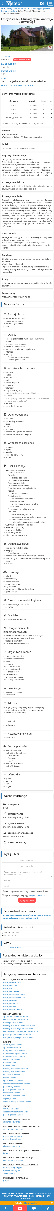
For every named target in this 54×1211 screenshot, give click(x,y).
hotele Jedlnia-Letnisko (13, 1022)
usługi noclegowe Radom (14, 1095)
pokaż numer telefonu (22, 60)
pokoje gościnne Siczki (13, 1114)
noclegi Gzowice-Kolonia (14, 997)
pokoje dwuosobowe (12, 1139)
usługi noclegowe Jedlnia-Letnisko (18, 1037)
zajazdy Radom (10, 1098)
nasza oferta (43, 1196)
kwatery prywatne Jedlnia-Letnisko (18, 1028)
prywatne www (14, 947)
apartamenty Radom (12, 1047)
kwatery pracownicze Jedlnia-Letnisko (19, 1025)
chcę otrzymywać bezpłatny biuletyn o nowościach (26, 891)
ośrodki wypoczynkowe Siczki (16, 1111)
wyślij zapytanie (27, 900)
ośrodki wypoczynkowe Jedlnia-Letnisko (20, 1031)
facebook (9, 1193)
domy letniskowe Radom (14, 1050)
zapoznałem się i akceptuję (25, 895)
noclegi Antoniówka (11, 1003)
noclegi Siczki (9, 988)
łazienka (6, 1153)
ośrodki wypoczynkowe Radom (16, 1083)
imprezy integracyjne (12, 1167)
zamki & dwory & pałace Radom (17, 1101)
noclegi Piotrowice (11, 991)
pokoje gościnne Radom (13, 1089)
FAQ (50, 1193)
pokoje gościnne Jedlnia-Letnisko (17, 1034)
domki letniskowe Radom (14, 1056)
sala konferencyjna (11, 1170)
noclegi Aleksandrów (12, 982)
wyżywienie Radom (11, 1059)
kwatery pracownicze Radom (15, 1068)
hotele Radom (9, 1065)
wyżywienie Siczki (11, 1108)
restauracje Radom (11, 1092)
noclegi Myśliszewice (12, 1009)
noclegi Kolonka (10, 985)
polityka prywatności (15, 1196)
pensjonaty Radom (11, 1086)
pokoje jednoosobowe (12, 1136)
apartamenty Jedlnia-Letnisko (16, 1016)
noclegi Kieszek (10, 1000)
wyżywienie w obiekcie (13, 1129)
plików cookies (30, 1203)
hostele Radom (9, 1062)
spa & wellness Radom (13, 1080)
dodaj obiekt (27, 1198)
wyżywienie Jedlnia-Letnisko (15, 1019)
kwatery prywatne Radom (14, 1071)
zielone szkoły (9, 1173)
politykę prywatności (37, 895)
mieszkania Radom (11, 1074)
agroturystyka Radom (12, 1044)
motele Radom (9, 1077)
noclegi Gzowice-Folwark (14, 994)
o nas (31, 1196)
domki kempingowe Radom (15, 1053)
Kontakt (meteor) (25, 1193)
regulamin (41, 1193)
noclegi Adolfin (9, 1006)
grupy (6, 1180)
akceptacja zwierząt (11, 1122)
